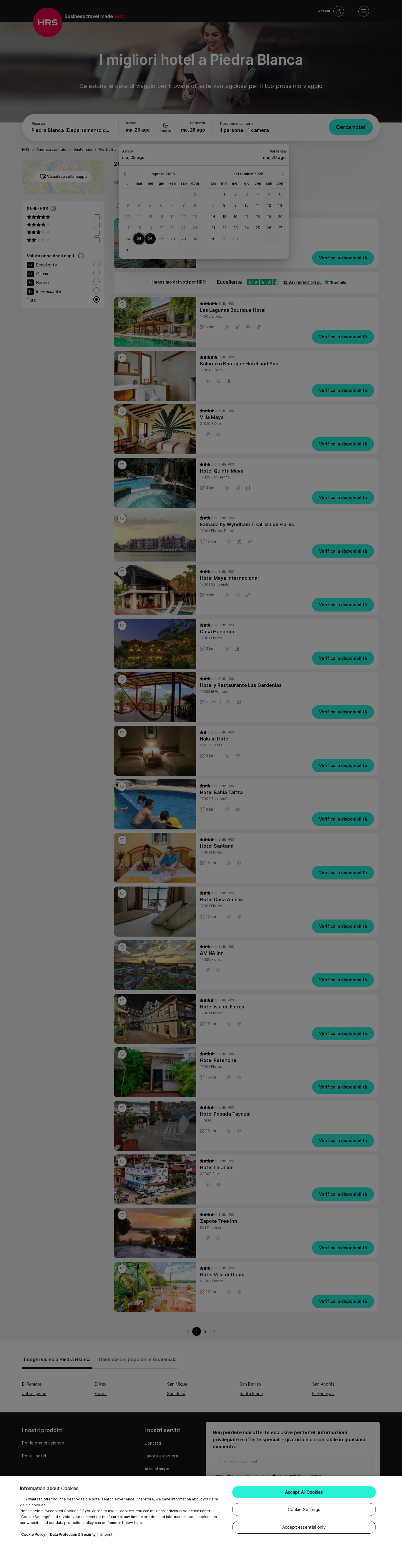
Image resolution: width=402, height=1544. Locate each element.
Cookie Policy (33, 1534)
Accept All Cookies (304, 1492)
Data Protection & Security (73, 1534)
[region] (201, 1510)
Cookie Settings (304, 1509)
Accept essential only (304, 1527)
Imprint (106, 1534)
